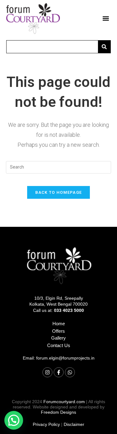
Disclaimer (74, 424)
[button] (105, 18)
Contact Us (58, 345)
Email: (59, 357)
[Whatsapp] (70, 372)
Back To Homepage (58, 192)
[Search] (104, 47)
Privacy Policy (46, 424)
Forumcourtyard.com (64, 401)
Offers (58, 331)
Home (58, 323)
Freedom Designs (58, 412)
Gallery (58, 338)
